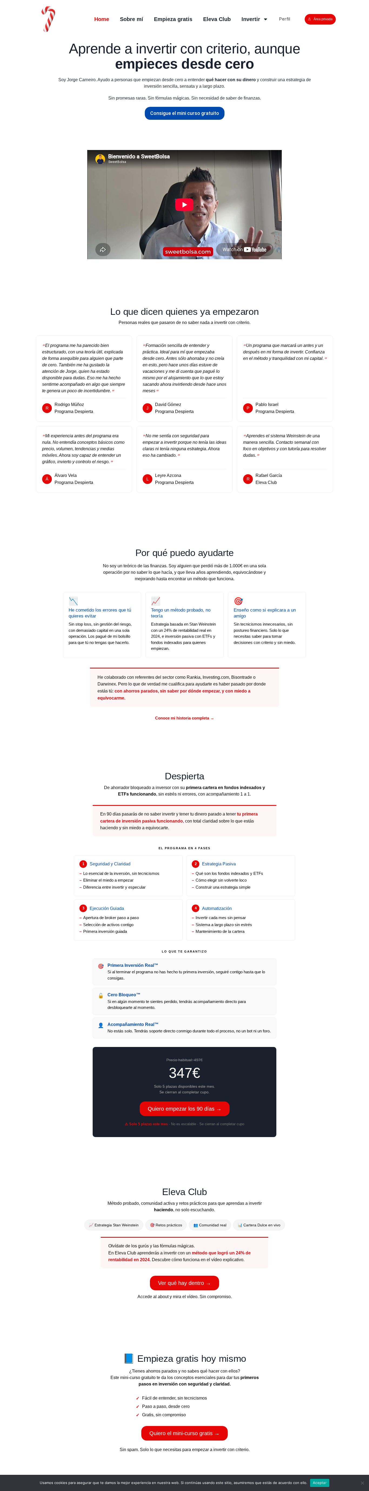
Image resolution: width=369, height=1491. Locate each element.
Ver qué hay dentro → (184, 1283)
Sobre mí (131, 19)
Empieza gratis (173, 19)
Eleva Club (217, 19)
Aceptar (320, 1482)
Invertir (250, 19)
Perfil (284, 19)
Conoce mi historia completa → (184, 718)
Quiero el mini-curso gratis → (184, 1433)
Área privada (323, 19)
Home (101, 19)
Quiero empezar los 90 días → (185, 1109)
